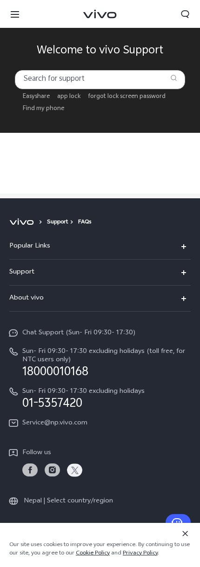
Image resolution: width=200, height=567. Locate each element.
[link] (30, 470)
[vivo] (23, 222)
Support (57, 222)
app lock (68, 96)
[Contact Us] (178, 522)
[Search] (173, 77)
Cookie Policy (93, 553)
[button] (15, 14)
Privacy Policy (140, 553)
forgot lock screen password (127, 96)
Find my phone (43, 109)
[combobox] (100, 79)
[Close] (185, 533)
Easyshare (36, 96)
